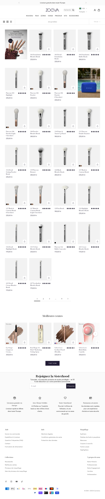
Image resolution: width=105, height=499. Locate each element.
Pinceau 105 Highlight (10, 94)
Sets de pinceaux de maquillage (16, 471)
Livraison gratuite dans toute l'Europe (52, 3)
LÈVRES (43, 16)
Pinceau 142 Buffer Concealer (60, 248)
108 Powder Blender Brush (35, 132)
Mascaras (83, 440)
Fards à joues (84, 447)
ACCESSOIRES (74, 16)
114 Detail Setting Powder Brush (11, 172)
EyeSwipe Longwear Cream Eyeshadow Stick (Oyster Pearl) (11, 350)
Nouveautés (9, 461)
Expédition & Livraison (12, 437)
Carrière (90, 471)
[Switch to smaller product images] (7, 21)
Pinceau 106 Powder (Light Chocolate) (10, 133)
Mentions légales (47, 434)
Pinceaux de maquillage (13, 468)
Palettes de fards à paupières (90, 437)
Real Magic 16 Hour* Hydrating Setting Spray (36, 350)
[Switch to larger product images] (4, 21)
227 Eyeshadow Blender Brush (35, 284)
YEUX (37, 16)
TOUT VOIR (52, 363)
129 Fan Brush (59, 208)
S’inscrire (70, 386)
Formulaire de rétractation (14, 447)
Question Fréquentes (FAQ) (14, 440)
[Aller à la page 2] (68, 298)
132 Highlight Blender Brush (84, 209)
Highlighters (84, 450)
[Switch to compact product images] (11, 21)
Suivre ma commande (12, 434)
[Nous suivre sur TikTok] (22, 481)
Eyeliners (83, 434)
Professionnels (92, 465)
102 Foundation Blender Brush (35, 56)
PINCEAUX (58, 16)
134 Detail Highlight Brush (11, 248)
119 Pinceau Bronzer (34, 171)
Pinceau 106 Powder (34, 94)
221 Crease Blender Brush (84, 248)
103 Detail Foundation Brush (58, 57)
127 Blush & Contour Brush (84, 171)
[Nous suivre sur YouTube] (17, 481)
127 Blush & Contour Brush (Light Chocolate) (36, 210)
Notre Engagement (93, 468)
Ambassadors (91, 474)
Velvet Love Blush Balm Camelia (83, 350)
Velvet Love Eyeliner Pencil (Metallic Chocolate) (60, 350)
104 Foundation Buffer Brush (84, 56)
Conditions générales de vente (51, 437)
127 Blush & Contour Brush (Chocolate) (11, 210)
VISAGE (50, 16)
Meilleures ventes (11, 465)
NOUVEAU (29, 16)
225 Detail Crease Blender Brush (11, 285)
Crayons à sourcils (86, 443)
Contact (7, 443)
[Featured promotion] (16, 44)
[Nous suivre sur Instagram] (11, 481)
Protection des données (49, 440)
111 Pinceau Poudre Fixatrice (84, 132)
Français (82, 12)
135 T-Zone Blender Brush (35, 248)
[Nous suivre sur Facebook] (6, 481)
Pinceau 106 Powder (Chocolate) (59, 95)
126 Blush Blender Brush (59, 171)
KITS (65, 16)
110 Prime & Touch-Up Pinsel (60, 132)
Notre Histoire (92, 461)
